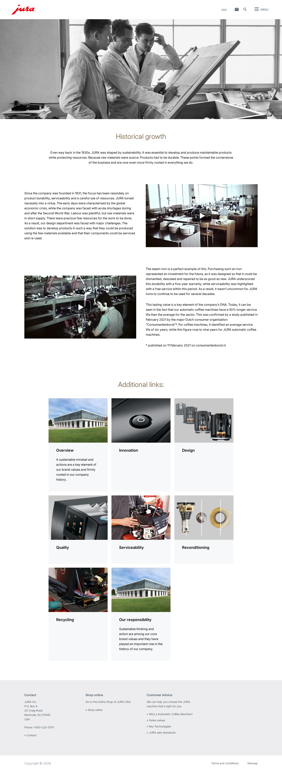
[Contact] (236, 9)
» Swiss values (156, 720)
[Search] (245, 9)
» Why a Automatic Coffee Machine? (170, 714)
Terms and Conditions (224, 763)
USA (224, 9)
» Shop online (94, 709)
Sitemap (252, 763)
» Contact (30, 735)
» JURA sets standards (161, 732)
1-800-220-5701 (43, 727)
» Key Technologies (159, 726)
